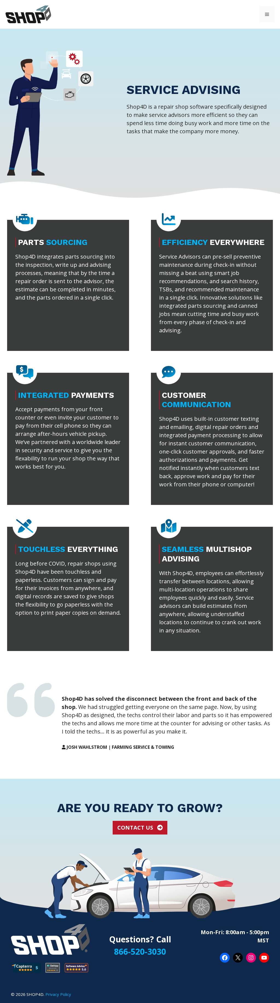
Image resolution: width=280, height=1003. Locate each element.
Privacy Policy (58, 994)
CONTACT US (135, 827)
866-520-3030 (140, 951)
